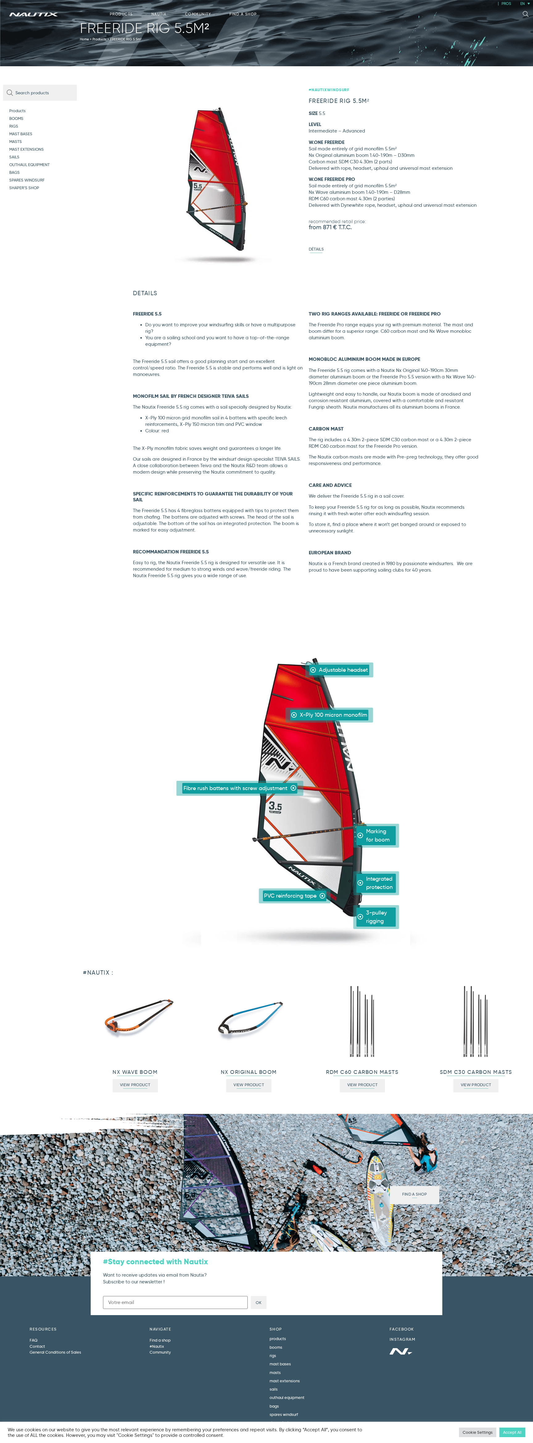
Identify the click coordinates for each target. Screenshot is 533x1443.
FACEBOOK (402, 1329)
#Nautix (157, 1346)
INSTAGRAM (402, 1339)
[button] (525, 14)
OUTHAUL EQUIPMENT (29, 164)
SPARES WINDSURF (27, 179)
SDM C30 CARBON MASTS (476, 1072)
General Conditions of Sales (55, 1352)
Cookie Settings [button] (478, 1432)
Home (84, 39)
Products (121, 14)
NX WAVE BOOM (135, 1072)
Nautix (159, 14)
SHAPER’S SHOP (24, 187)
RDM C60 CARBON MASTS (362, 1072)
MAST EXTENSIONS (26, 149)
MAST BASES (20, 133)
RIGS (13, 126)
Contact (37, 1346)
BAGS (14, 172)
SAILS (14, 156)
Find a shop (243, 14)
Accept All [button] (512, 1432)
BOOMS (16, 118)
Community (198, 14)
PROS (506, 3)
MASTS (15, 141)
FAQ (33, 1340)
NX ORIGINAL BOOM (249, 1072)
